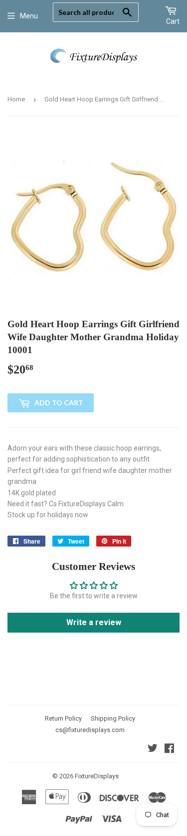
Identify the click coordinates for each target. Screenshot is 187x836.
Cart (173, 21)
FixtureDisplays (97, 776)
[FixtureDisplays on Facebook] (169, 749)
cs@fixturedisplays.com (90, 730)
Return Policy (63, 718)
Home (16, 99)
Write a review (93, 622)
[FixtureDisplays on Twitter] (153, 749)
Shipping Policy (113, 718)
